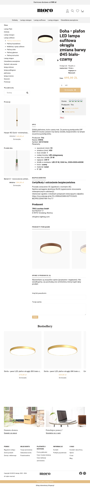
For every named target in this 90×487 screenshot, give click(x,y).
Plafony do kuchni (13, 55)
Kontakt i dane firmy (76, 450)
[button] (69, 108)
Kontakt (55, 450)
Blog (71, 458)
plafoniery (7, 73)
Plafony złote (11, 49)
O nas (71, 455)
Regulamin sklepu (9, 450)
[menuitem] (15, 20)
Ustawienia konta (25, 452)
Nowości (7, 79)
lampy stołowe (9, 67)
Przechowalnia (25, 455)
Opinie (72, 452)
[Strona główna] (45, 11)
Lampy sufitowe (9, 38)
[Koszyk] (82, 12)
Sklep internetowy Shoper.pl (45, 485)
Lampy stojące (9, 58)
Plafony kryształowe (13, 44)
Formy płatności (42, 452)
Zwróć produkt (8, 452)
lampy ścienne (9, 76)
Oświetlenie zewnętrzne (12, 61)
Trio (72, 105)
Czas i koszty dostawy (44, 455)
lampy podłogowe (10, 70)
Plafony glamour (12, 52)
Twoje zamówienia (26, 450)
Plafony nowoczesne (14, 41)
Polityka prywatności (59, 452)
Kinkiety (6, 32)
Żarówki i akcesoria (10, 64)
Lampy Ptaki (8, 29)
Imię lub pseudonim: (39, 293)
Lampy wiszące (9, 35)
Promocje (7, 82)
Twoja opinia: (37, 302)
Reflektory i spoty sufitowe (15, 46)
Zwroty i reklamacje (10, 455)
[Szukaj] (27, 92)
